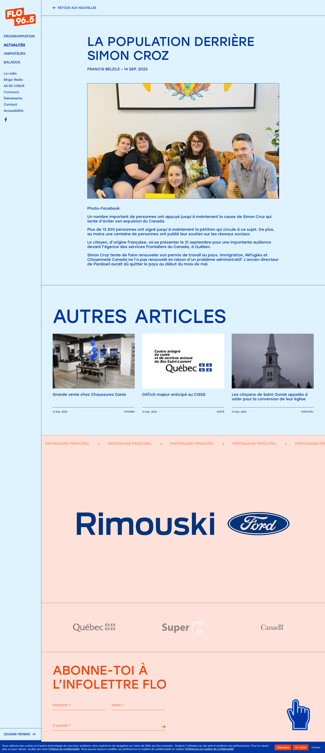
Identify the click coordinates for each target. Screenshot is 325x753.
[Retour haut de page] (298, 736)
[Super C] (183, 627)
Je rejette (300, 747)
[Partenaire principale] (183, 593)
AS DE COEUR (14, 86)
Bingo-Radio (13, 79)
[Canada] (272, 627)
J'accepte (283, 747)
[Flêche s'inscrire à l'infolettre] (163, 727)
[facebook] (6, 120)
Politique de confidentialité (64, 748)
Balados (12, 62)
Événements (13, 98)
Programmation (19, 36)
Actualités (14, 45)
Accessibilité (13, 111)
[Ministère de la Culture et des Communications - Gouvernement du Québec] (94, 627)
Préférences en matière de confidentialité (209, 748)
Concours (11, 92)
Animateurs (14, 54)
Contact (10, 104)
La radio (10, 73)
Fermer (316, 747)
